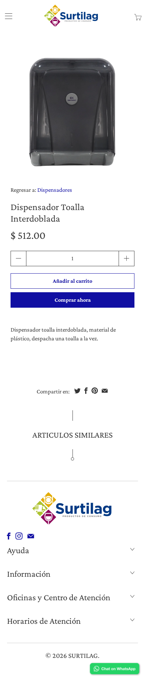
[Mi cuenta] (6, 16)
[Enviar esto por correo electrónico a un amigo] (105, 390)
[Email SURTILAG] (30, 536)
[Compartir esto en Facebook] (86, 390)
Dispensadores (54, 190)
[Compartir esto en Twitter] (77, 390)
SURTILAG (83, 655)
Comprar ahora (73, 300)
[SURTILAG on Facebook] (9, 536)
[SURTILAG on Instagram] (19, 536)
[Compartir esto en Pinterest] (94, 390)
